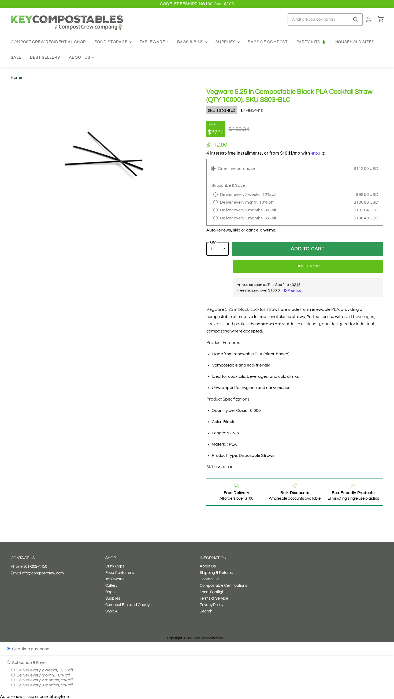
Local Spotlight (213, 592)
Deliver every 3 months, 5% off (44, 685)
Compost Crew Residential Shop (48, 42)
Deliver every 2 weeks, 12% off (44, 670)
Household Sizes (354, 42)
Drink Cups (114, 566)
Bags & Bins (191, 42)
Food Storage (111, 42)
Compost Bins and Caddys (128, 605)
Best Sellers (45, 57)
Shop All (112, 611)
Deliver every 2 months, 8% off (44, 680)
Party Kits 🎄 (311, 42)
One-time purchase (30, 649)
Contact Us (209, 579)
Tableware (153, 42)
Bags (110, 592)
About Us (80, 57)
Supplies (226, 42)
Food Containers (119, 573)
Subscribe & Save (28, 662)
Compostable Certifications (223, 586)
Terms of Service (214, 598)
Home (16, 77)
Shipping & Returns (216, 573)
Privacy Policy (211, 605)
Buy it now (307, 266)
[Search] (355, 19)
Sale (16, 57)
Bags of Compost (268, 42)
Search (206, 611)
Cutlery (111, 586)
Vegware (254, 111)
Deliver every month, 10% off (43, 675)
